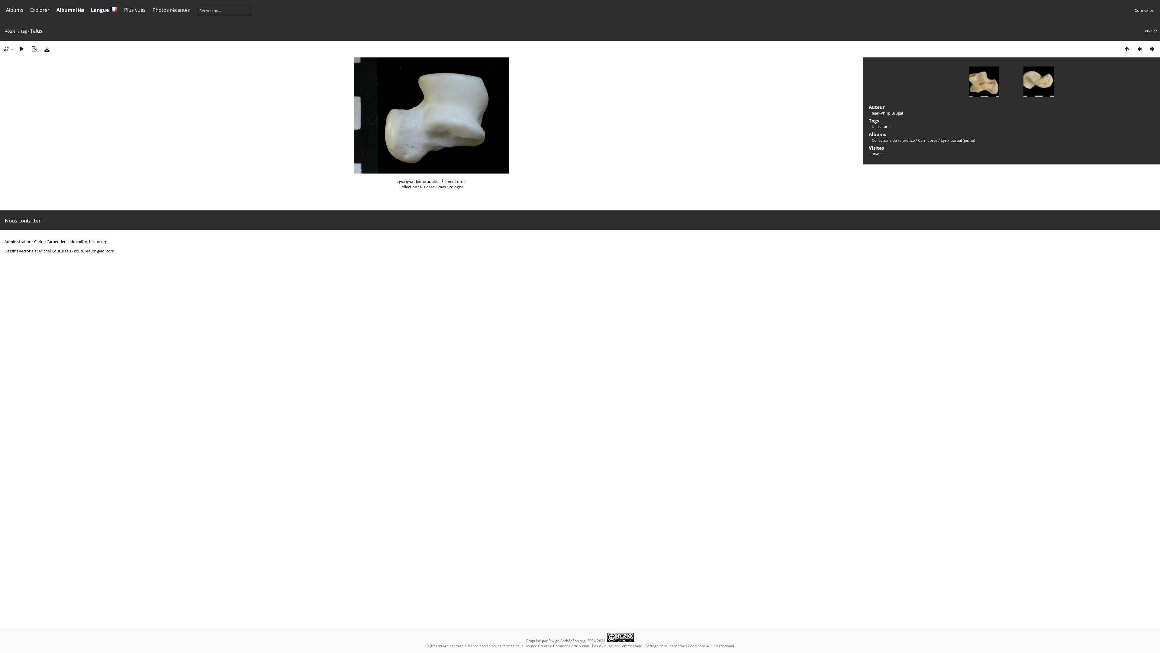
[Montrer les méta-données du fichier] (34, 48)
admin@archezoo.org (88, 241)
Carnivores (927, 140)
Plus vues (135, 10)
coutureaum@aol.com (94, 251)
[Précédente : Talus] (1139, 48)
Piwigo (554, 640)
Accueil (11, 31)
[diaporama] (21, 48)
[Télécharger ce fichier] (46, 48)
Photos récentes (171, 10)
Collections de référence (893, 140)
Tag (24, 31)
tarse (886, 126)
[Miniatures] (1126, 48)
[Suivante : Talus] (1152, 48)
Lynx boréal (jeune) (958, 140)
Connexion (1144, 10)
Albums (14, 10)
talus (876, 126)
